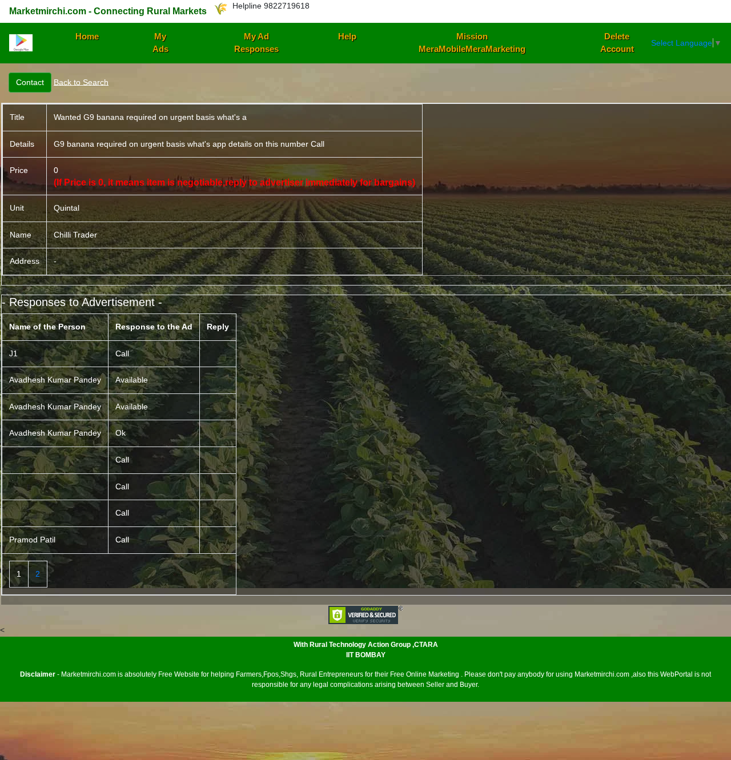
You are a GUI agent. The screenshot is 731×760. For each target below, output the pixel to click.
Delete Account (617, 42)
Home (87, 36)
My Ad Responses (256, 42)
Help (347, 36)
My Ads (160, 42)
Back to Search (81, 81)
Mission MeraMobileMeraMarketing (472, 42)
